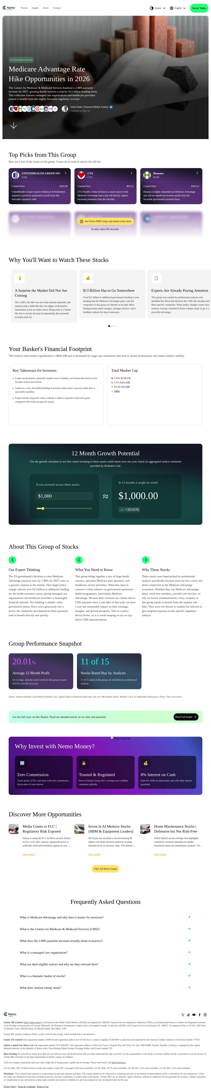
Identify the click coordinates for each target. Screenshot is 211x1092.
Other (117, 391)
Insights (35, 8)
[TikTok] (188, 1015)
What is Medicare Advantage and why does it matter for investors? (62, 917)
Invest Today (199, 8)
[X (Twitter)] (183, 1015)
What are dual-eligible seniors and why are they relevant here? (59, 964)
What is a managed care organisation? (44, 952)
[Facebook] (199, 1015)
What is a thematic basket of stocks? (43, 976)
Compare (57, 8)
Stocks (46, 8)
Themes (24, 8)
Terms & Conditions (27, 1087)
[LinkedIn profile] (111, 107)
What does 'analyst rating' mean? (40, 987)
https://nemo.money (32, 1022)
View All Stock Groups (105, 868)
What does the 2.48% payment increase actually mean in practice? (61, 940)
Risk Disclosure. (119, 1062)
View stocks (28, 854)
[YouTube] (194, 1015)
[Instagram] (205, 1015)
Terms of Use (43, 1087)
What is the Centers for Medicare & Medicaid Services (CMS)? (60, 929)
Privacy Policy (10, 1087)
